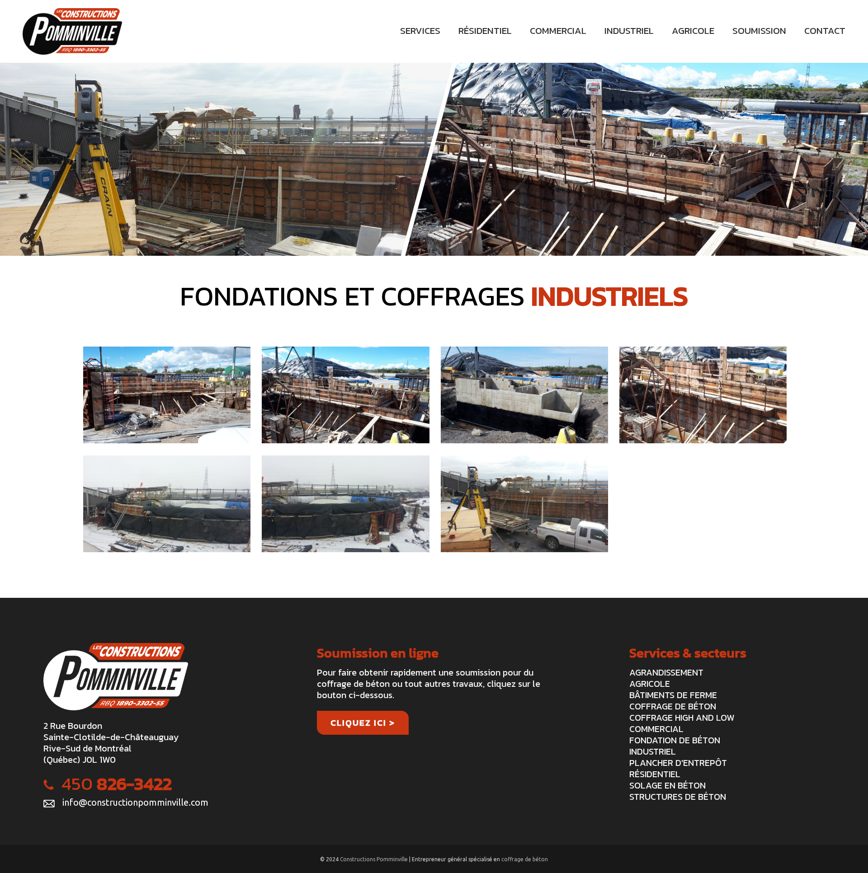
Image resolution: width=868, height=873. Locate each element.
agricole (693, 30)
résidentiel (485, 30)
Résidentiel (654, 774)
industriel (629, 30)
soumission (759, 30)
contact (824, 30)
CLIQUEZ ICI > (362, 722)
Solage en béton (667, 785)
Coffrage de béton (672, 706)
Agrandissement (666, 672)
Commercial (656, 729)
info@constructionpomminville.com (135, 802)
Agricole (649, 683)
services (420, 30)
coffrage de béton (524, 859)
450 (116, 783)
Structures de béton (677, 796)
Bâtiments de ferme (673, 695)
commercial (558, 30)
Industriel (652, 751)
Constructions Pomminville (374, 859)
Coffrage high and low (681, 717)
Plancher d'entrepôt (678, 763)
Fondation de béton (674, 740)
